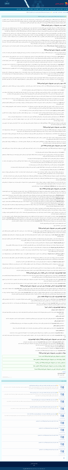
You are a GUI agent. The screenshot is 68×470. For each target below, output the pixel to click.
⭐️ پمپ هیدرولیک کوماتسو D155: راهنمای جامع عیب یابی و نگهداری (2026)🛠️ (39, 12)
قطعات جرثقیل (30, 9)
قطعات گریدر (41, 9)
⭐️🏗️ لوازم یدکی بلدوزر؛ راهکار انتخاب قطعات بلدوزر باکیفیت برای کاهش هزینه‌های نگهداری (43, 385)
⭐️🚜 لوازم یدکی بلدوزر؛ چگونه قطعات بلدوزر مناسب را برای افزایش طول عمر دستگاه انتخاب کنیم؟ (42, 414)
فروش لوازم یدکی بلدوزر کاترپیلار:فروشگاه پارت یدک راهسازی (48, 428)
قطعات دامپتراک (52, 9)
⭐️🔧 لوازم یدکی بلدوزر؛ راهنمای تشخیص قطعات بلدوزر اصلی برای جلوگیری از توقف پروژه (44, 406)
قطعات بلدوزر (47, 9)
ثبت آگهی (7, 3)
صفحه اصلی (60, 12)
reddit (34, 465)
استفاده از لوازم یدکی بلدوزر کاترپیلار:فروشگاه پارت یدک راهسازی (48, 435)
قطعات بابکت (36, 9)
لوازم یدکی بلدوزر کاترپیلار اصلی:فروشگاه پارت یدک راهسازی (48, 449)
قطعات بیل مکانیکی (59, 9)
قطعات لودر (65, 9)
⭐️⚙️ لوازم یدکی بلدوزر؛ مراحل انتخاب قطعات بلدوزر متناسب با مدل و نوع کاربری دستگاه (44, 392)
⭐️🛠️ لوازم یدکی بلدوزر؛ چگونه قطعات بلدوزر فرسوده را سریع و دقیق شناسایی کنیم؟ (45, 399)
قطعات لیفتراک (24, 9)
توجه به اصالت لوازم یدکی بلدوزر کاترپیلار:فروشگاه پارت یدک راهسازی (47, 421)
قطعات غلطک (19, 9)
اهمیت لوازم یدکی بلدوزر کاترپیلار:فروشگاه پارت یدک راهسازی (48, 442)
